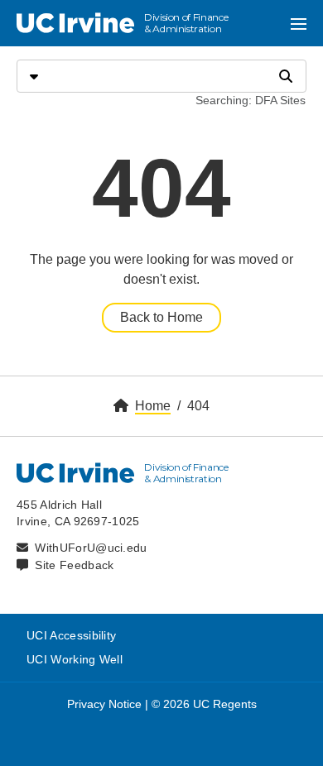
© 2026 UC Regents (204, 704)
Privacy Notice (104, 704)
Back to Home (161, 317)
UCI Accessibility (71, 635)
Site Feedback (74, 565)
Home (153, 406)
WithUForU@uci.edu (91, 547)
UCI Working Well (75, 659)
